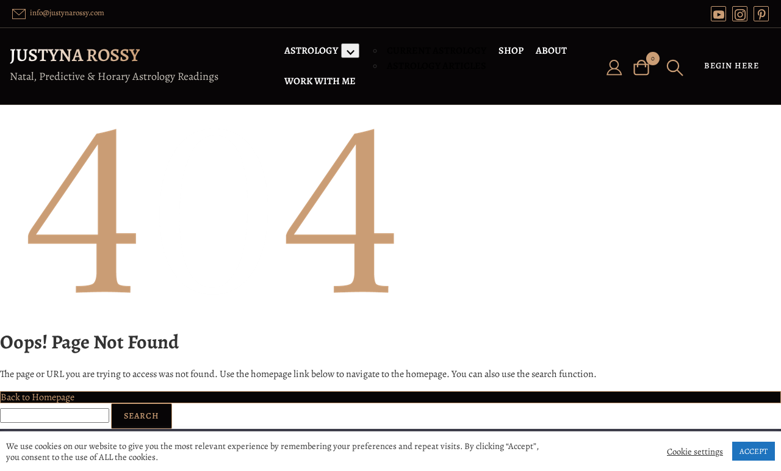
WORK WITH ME (320, 81)
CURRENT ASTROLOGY (436, 50)
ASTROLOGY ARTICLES (436, 66)
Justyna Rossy (75, 55)
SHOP (511, 50)
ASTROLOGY (311, 50)
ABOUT (551, 50)
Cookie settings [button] (695, 451)
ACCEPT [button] (754, 451)
